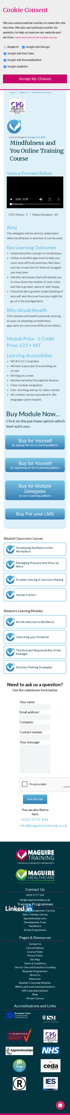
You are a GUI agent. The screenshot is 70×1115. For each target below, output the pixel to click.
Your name (28, 702)
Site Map (35, 959)
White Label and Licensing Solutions (35, 986)
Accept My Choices (35, 79)
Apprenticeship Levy (35, 918)
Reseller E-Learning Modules (35, 982)
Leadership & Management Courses (35, 910)
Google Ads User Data (20, 53)
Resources (35, 978)
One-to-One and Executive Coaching (35, 967)
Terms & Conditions (35, 963)
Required (12, 47)
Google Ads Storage (38, 47)
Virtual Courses (35, 998)
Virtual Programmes (35, 929)
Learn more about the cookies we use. (36, 37)
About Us (35, 974)
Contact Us (35, 943)
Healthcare (35, 926)
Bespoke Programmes (35, 971)
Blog (35, 994)
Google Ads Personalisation (24, 60)
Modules (24, 92)
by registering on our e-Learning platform (35, 465)
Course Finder (35, 951)
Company (27, 722)
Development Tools (35, 922)
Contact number (31, 732)
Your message (30, 742)
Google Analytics (17, 66)
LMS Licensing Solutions (35, 990)
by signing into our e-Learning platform (35, 442)
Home (12, 92)
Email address (30, 712)
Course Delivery (35, 947)
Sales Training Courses (35, 914)
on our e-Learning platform (35, 490)
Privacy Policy (35, 955)
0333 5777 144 (35, 895)
